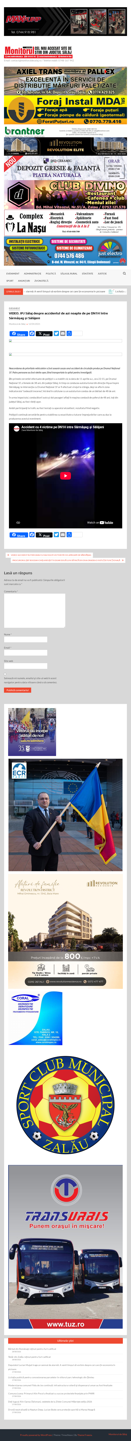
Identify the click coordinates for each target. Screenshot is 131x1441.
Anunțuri (24, 280)
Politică (51, 273)
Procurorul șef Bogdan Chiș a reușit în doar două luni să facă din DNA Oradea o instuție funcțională (66, 560)
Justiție (102, 273)
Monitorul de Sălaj (17, 324)
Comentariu (11, 591)
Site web (8, 660)
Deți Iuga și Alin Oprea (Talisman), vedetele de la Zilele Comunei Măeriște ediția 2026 (50, 1401)
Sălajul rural (69, 273)
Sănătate (87, 273)
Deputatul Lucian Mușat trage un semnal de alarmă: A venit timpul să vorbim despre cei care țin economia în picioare (61, 1367)
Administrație (32, 273)
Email (7, 647)
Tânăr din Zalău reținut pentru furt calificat (29, 1356)
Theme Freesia (84, 1435)
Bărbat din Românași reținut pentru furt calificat (32, 1349)
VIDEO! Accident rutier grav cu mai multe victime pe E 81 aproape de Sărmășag (51, 555)
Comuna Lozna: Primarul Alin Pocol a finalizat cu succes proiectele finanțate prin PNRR (51, 1393)
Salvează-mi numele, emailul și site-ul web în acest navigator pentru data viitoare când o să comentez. (30, 680)
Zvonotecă (41, 280)
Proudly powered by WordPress (36, 1435)
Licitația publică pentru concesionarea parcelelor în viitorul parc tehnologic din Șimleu (51, 1377)
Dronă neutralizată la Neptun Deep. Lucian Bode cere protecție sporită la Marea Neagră (51, 1409)
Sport (9, 280)
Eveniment (12, 273)
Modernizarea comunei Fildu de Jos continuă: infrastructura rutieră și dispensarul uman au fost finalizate (60, 1385)
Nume (8, 634)
